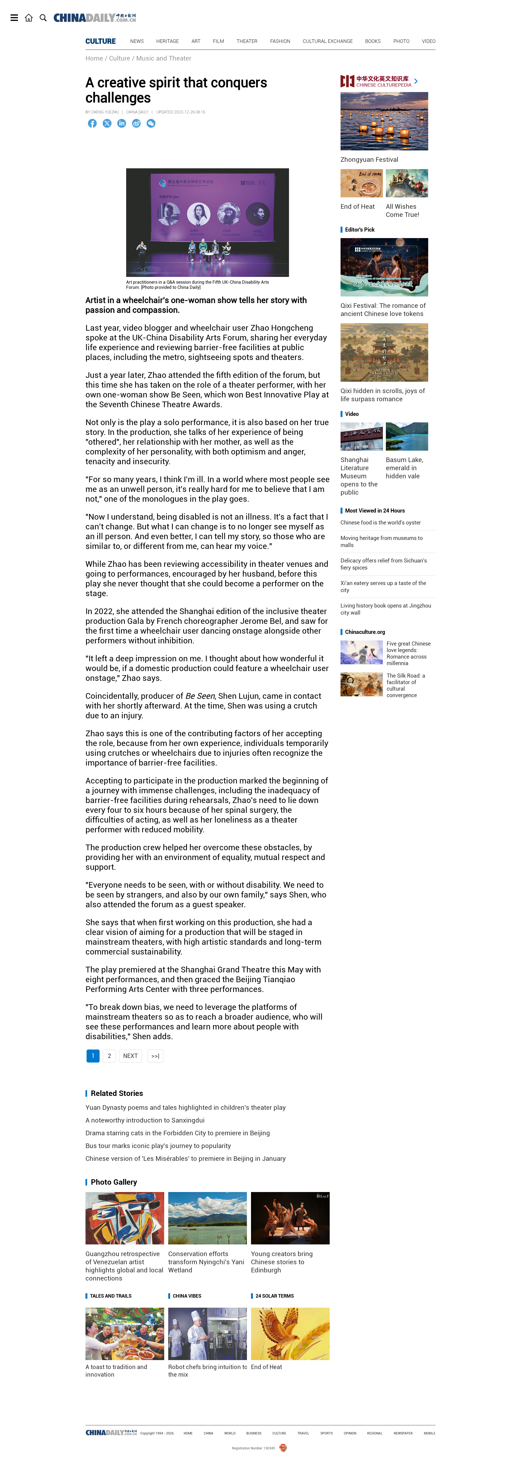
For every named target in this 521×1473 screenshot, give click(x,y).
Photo (401, 41)
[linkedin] (122, 123)
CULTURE (100, 41)
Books (373, 41)
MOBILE (430, 1433)
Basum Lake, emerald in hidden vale (404, 468)
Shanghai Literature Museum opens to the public (359, 476)
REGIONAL (375, 1433)
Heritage (167, 41)
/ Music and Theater (161, 58)
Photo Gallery (114, 1182)
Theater (247, 41)
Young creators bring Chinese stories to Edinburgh (282, 1262)
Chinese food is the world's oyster (381, 522)
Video (429, 41)
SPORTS (326, 1433)
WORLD (230, 1433)
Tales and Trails (111, 1296)
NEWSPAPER (403, 1433)
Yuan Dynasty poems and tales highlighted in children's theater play (185, 1107)
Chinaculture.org (365, 632)
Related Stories (117, 1093)
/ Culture (117, 58)
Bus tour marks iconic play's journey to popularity (158, 1146)
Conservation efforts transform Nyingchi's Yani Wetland (206, 1262)
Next (130, 1055)
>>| (155, 1055)
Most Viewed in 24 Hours (375, 510)
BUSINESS (253, 1433)
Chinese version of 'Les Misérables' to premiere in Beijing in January (185, 1158)
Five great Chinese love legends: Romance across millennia (409, 653)
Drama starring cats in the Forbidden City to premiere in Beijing (177, 1133)
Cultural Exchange (328, 41)
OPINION (350, 1433)
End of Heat (266, 1367)
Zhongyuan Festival (369, 159)
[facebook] (92, 123)
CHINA (208, 1433)
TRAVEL (303, 1433)
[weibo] (136, 123)
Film (218, 41)
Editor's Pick (360, 229)
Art (196, 41)
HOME (188, 1433)
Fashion (280, 41)
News (137, 41)
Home (94, 58)
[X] (107, 123)
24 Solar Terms (275, 1296)
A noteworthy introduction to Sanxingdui (145, 1120)
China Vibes (187, 1296)
